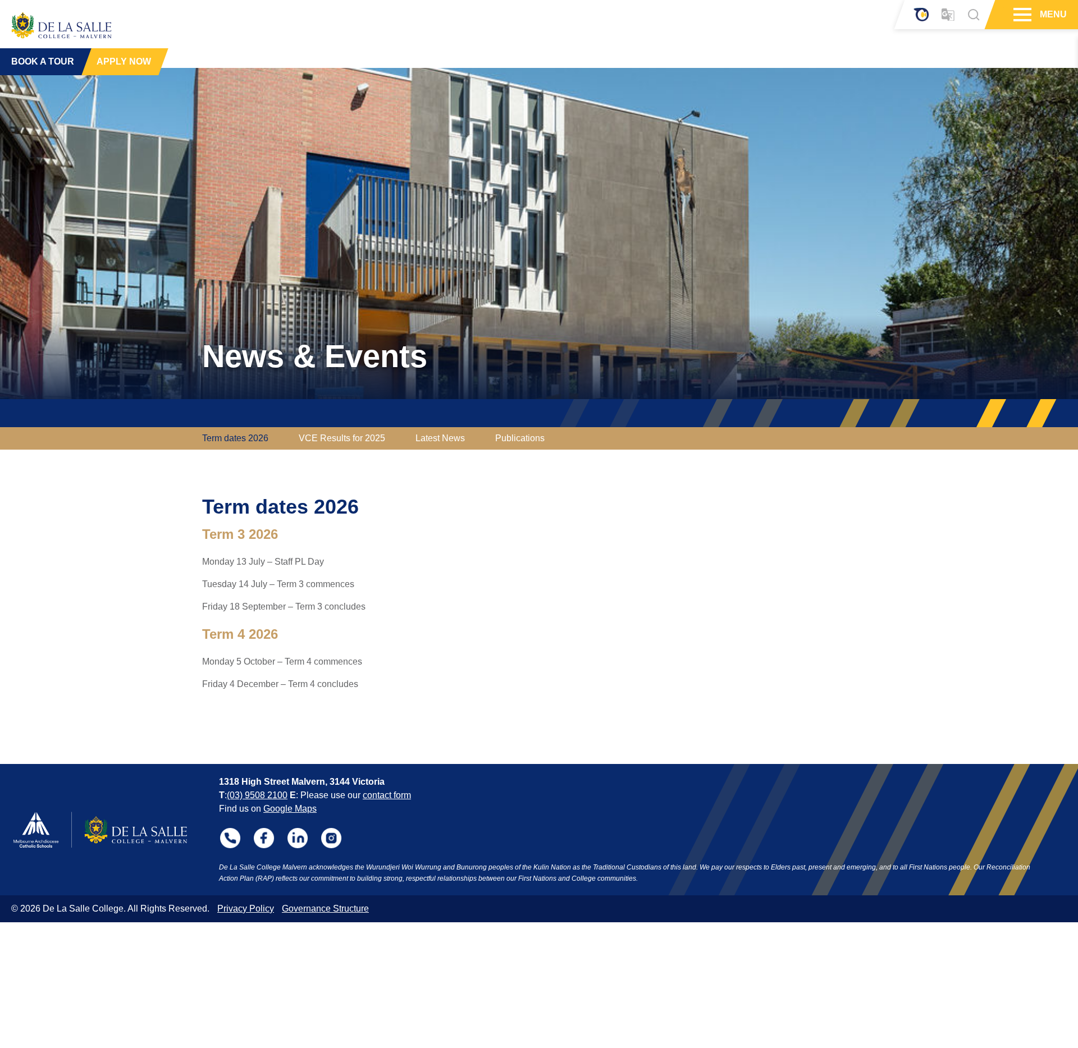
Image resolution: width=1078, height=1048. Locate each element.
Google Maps (290, 808)
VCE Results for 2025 (342, 438)
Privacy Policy (245, 908)
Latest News (440, 438)
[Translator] (948, 14)
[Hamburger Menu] (1021, 14)
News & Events (314, 356)
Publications (520, 438)
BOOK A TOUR (42, 61)
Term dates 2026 (235, 438)
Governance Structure (325, 908)
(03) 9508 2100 (257, 795)
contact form (387, 795)
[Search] (973, 14)
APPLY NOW (124, 61)
